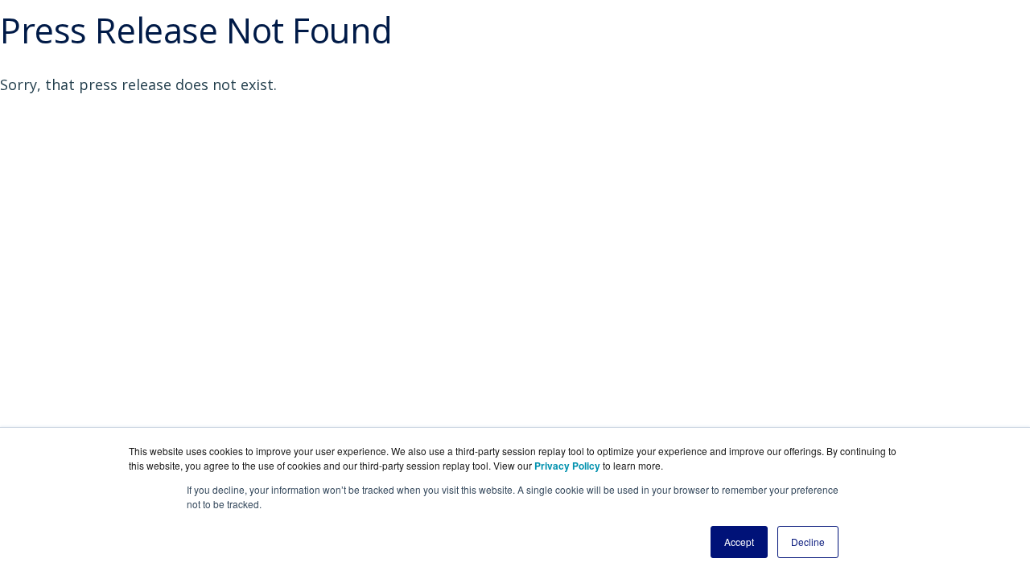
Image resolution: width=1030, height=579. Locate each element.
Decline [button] (808, 541)
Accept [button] (739, 541)
